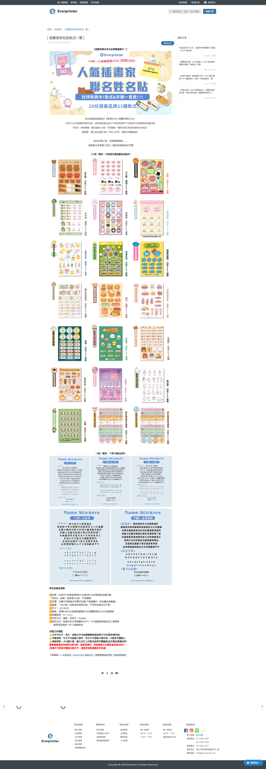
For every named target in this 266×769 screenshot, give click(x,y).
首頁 (49, 29)
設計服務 (78, 740)
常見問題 (95, 2)
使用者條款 (101, 737)
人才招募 (123, 740)
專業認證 (123, 737)
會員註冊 (195, 2)
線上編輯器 (62, 2)
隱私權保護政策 (103, 740)
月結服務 (78, 733)
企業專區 (123, 733)
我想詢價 (183, 2)
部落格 (74, 2)
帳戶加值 (78, 730)
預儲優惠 (84, 2)
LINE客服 (78, 737)
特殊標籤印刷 (80, 748)
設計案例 (78, 744)
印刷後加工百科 (103, 733)
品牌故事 (123, 730)
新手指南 (100, 730)
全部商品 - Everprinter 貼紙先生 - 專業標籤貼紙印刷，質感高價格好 (94, 655)
